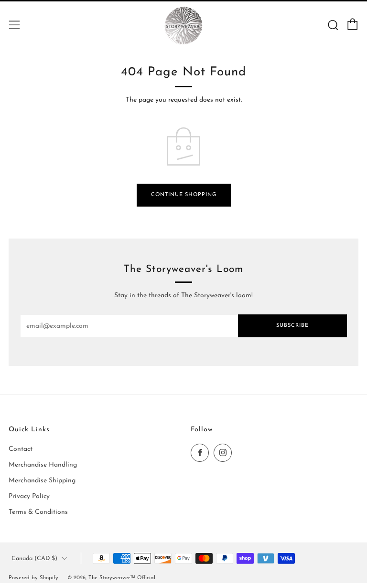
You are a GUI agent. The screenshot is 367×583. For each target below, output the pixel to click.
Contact (20, 449)
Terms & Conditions (38, 512)
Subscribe (292, 325)
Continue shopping (183, 195)
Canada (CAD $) (34, 559)
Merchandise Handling (43, 464)
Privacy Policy (29, 496)
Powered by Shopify (33, 578)
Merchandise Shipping (42, 480)
